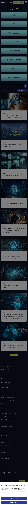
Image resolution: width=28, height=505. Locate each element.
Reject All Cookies (14, 498)
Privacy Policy (22, 491)
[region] (14, 493)
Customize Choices (14, 494)
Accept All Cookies (14, 502)
